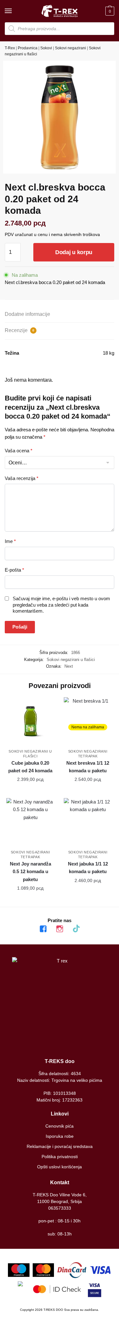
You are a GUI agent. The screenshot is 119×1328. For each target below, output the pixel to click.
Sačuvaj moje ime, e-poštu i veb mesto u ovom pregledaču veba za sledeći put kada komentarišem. (61, 605)
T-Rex (10, 48)
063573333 (59, 1208)
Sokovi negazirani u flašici (71, 659)
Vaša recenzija (21, 478)
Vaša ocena (18, 450)
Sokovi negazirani (70, 48)
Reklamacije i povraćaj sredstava (60, 1146)
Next (68, 666)
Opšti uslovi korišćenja (59, 1166)
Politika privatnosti (60, 1156)
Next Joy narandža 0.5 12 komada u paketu (30, 871)
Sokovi (46, 48)
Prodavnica (27, 48)
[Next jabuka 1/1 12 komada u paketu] (88, 822)
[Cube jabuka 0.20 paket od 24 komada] (30, 721)
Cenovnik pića (59, 1126)
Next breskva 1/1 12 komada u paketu (87, 766)
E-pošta (14, 570)
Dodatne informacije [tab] (27, 314)
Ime (10, 541)
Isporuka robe (60, 1136)
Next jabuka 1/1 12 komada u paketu (88, 867)
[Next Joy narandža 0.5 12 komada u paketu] (30, 822)
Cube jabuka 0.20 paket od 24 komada (30, 766)
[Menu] (14, 11)
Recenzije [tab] (19, 330)
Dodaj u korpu (73, 252)
